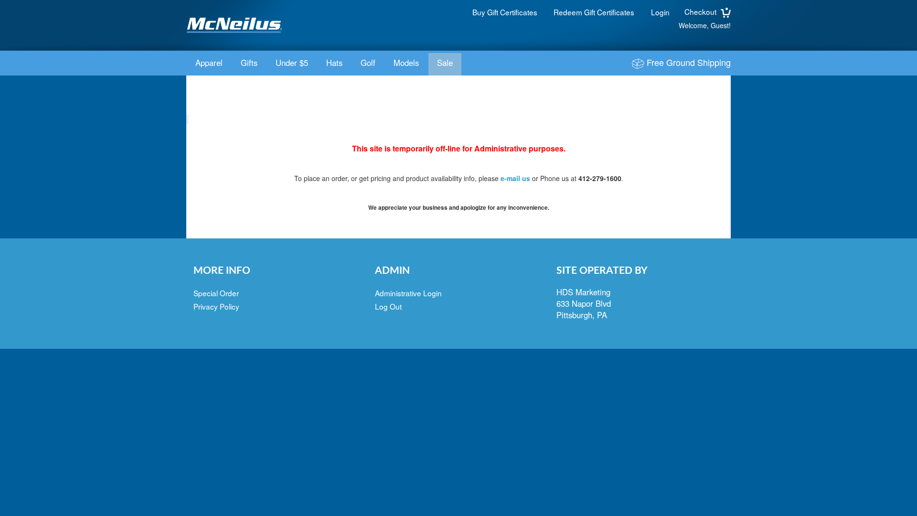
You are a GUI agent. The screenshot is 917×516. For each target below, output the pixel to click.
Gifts (249, 62)
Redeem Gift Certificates (594, 12)
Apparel (209, 62)
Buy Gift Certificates (504, 12)
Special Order (216, 293)
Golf (368, 62)
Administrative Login (408, 293)
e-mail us (515, 178)
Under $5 (292, 62)
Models (406, 62)
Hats (334, 62)
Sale (445, 62)
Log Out (388, 306)
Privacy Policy (216, 306)
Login (660, 12)
